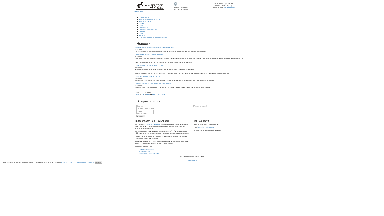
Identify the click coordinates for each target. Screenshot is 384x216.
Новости (141, 25)
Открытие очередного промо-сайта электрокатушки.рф (153, 83)
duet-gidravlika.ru (229, 7)
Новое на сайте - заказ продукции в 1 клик (149, 65)
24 (149, 94)
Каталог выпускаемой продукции (149, 19)
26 (153, 94)
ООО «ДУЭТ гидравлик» (152, 124)
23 (147, 94)
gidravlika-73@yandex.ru (206, 127)
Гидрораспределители (146, 149)
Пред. (143, 94)
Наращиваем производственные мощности (149, 54)
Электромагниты (144, 151)
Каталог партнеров (145, 21)
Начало (137, 94)
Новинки (141, 23)
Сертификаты (143, 27)
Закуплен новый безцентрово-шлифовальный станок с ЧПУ (154, 47)
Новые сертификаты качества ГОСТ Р (147, 76)
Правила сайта (192, 160)
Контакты (142, 35)
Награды (142, 31)
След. (159, 94)
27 (155, 94)
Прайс (141, 33)
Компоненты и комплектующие (149, 153)
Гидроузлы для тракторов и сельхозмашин (153, 37)
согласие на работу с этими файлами (73, 162)
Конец (164, 94)
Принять (98, 162)
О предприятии (144, 17)
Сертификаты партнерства (148, 29)
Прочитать (90, 162)
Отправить (140, 116)
